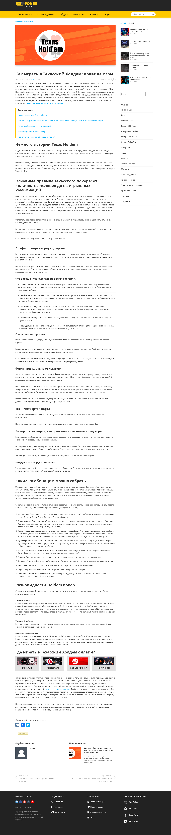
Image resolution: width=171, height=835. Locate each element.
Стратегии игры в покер (131, 185)
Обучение (125, 169)
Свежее (131, 23)
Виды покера (23, 733)
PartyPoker (104, 667)
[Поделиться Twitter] (28, 725)
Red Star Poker (78, 667)
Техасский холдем (97, 812)
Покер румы (126, 109)
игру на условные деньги (58, 689)
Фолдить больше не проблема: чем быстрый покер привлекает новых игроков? (99, 750)
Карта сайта (59, 812)
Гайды (123, 153)
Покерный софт (128, 180)
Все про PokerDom (129, 136)
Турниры (125, 196)
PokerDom (133, 821)
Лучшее (123, 23)
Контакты (58, 807)
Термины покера (128, 190)
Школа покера (96, 807)
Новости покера (128, 163)
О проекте (58, 801)
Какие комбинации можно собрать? (34, 126)
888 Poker (133, 802)
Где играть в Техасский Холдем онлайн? (36, 137)
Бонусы (124, 115)
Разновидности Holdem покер (31, 131)
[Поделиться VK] (17, 725)
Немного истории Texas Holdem (32, 115)
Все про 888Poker (128, 126)
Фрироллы (78, 14)
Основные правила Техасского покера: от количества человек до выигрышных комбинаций (60, 120)
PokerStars (53, 667)
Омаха (92, 817)
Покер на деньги (45, 14)
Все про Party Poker (129, 131)
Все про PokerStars (129, 142)
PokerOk (27, 667)
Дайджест (125, 158)
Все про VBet (126, 147)
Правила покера (97, 801)
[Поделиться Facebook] (23, 725)
